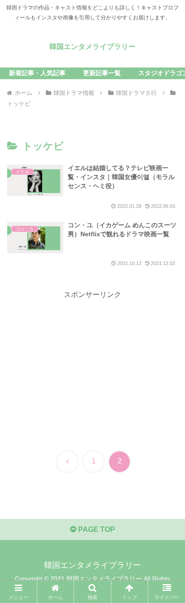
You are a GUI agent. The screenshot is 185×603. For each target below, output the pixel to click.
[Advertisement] (92, 365)
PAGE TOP (95, 529)
